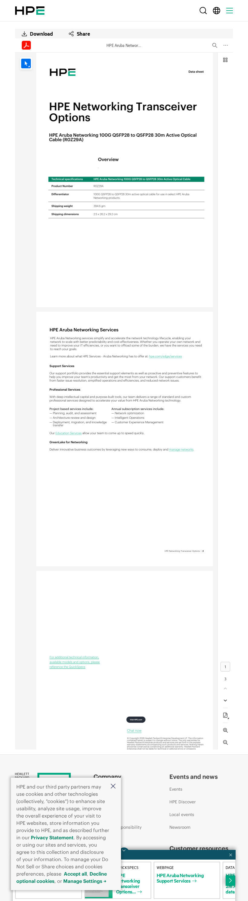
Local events (181, 814)
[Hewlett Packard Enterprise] (29, 11)
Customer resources (198, 848)
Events (175, 789)
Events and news (193, 776)
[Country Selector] (216, 11)
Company (107, 776)
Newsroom (180, 827)
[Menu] (229, 11)
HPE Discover (182, 802)
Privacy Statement (52, 837)
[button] (113, 786)
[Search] (203, 11)
